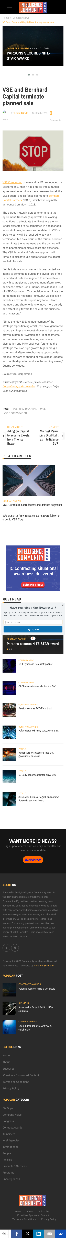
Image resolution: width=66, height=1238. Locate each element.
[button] (33, 607)
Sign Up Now (33, 629)
